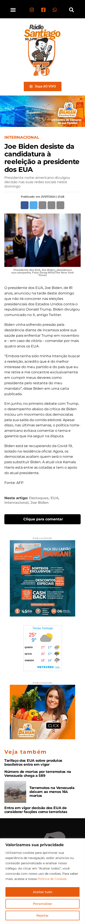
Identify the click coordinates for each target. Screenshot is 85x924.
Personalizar (42, 904)
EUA (54, 498)
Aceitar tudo (42, 892)
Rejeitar (42, 915)
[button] (13, 9)
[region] (42, 881)
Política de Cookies (51, 879)
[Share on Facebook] (25, 205)
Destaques (39, 498)
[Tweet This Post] (33, 205)
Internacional (16, 502)
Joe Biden (40, 502)
